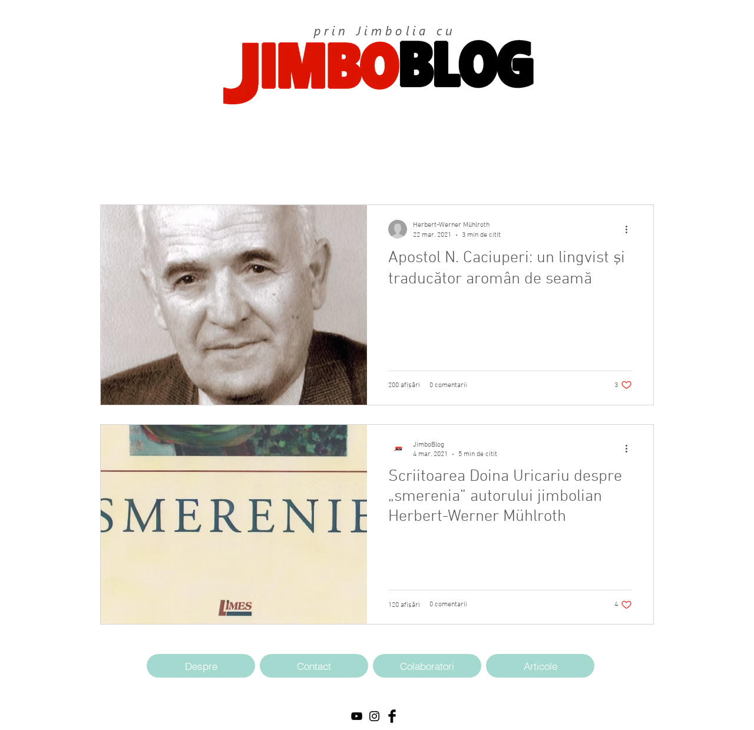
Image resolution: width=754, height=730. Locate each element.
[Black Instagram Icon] (374, 716)
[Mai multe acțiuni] (630, 229)
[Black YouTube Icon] (356, 716)
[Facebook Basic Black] (392, 716)
